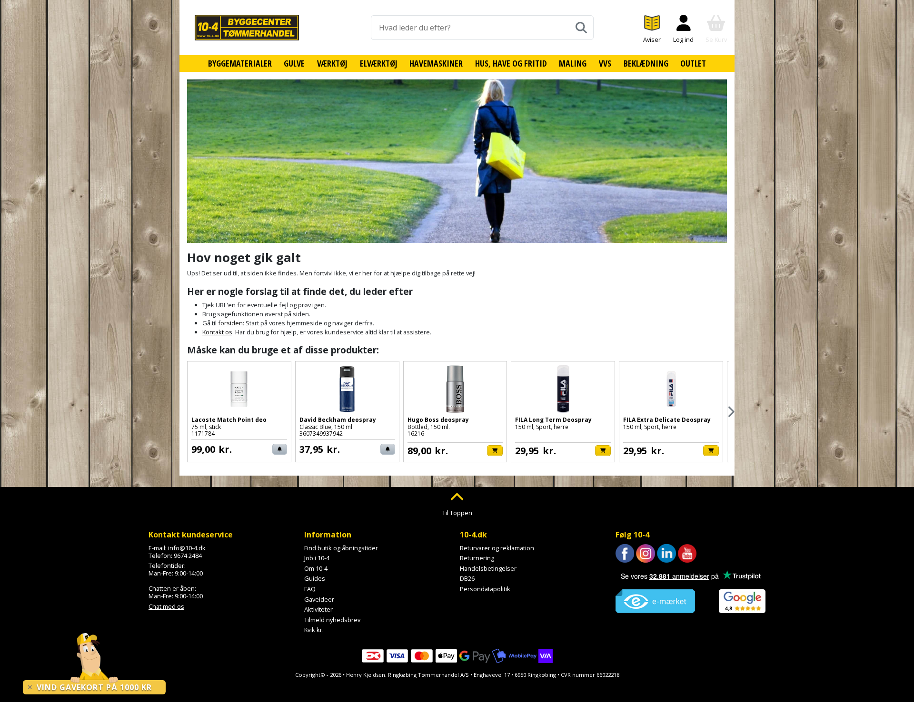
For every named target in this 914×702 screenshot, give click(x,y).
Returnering (477, 558)
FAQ (310, 589)
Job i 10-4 (316, 558)
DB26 (467, 578)
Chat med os (166, 606)
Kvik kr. (314, 629)
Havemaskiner (436, 63)
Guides (314, 578)
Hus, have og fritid (511, 63)
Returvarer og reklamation (497, 548)
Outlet (693, 63)
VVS (605, 63)
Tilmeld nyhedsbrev (332, 619)
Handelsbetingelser (488, 568)
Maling (572, 63)
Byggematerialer (240, 63)
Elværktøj (378, 63)
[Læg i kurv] (495, 450)
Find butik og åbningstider (341, 548)
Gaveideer (319, 599)
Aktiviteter (318, 609)
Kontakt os (217, 332)
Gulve (294, 63)
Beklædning (646, 63)
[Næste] (730, 412)
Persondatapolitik (485, 589)
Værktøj (332, 63)
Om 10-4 (316, 568)
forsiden (230, 323)
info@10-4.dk (187, 548)
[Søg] (581, 27)
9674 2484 (188, 555)
